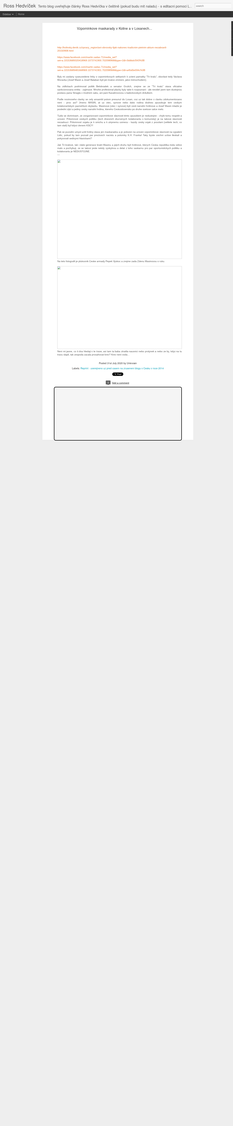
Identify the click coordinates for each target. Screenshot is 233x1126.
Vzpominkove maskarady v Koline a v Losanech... (114, 28)
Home (21, 14)
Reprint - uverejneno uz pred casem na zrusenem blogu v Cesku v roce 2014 (122, 368)
